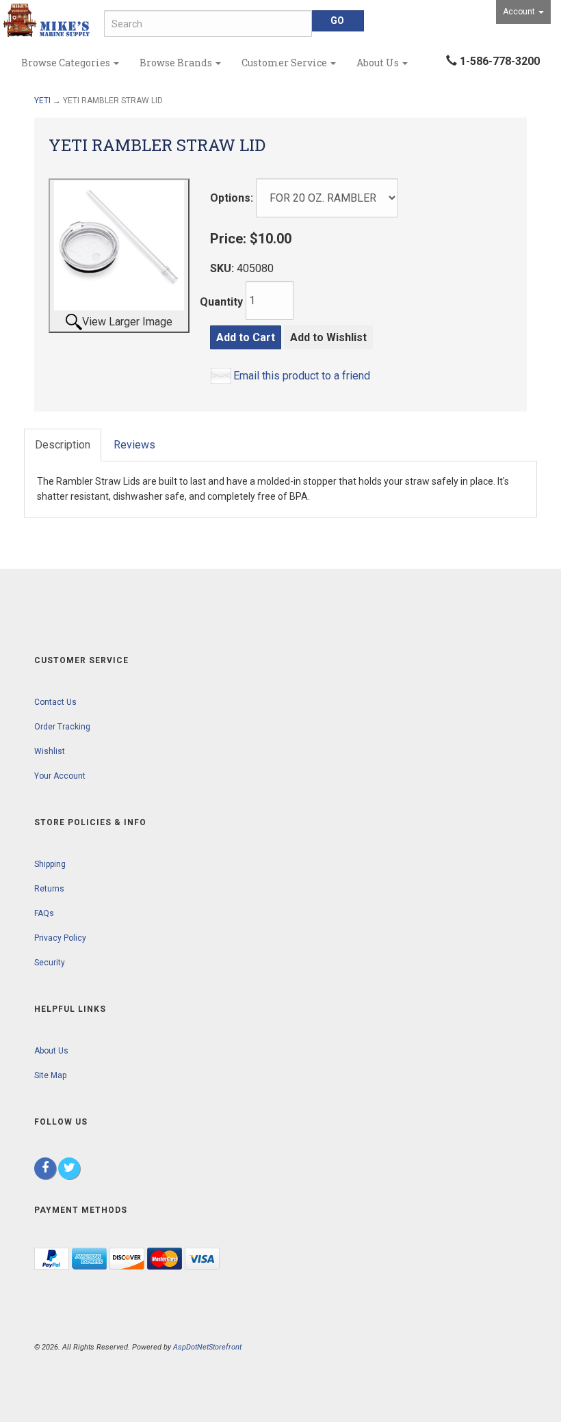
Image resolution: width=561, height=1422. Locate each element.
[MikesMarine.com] (47, 20)
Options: (231, 197)
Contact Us (55, 702)
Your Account (60, 776)
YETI (42, 100)
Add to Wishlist (328, 337)
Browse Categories (66, 62)
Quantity (221, 301)
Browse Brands (177, 62)
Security (49, 962)
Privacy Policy (60, 938)
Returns (49, 889)
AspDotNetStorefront (207, 1347)
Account (520, 11)
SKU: (223, 268)
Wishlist (49, 751)
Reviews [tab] (134, 444)
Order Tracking (62, 727)
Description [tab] (62, 444)
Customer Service (285, 62)
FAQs (44, 913)
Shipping (50, 864)
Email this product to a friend (301, 375)
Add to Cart (245, 337)
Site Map (50, 1075)
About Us (378, 62)
